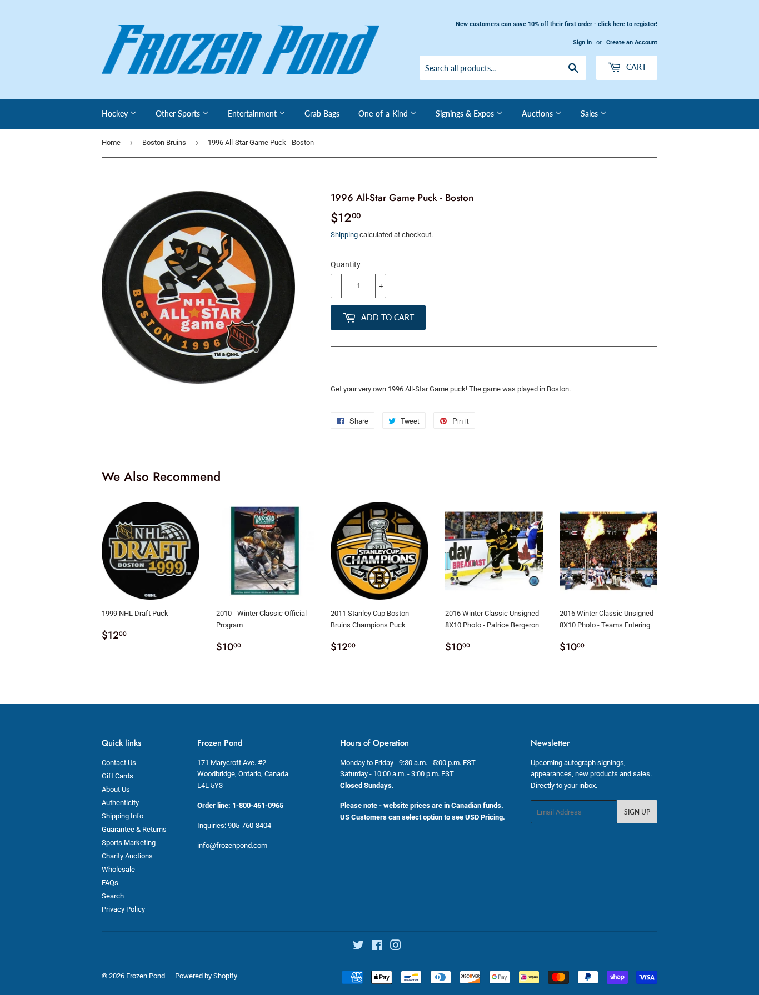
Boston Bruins (164, 142)
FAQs (110, 882)
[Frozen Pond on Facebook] (377, 947)
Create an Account (631, 42)
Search (113, 896)
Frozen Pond (145, 976)
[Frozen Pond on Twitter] (358, 947)
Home (111, 142)
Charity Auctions (127, 856)
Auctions (538, 113)
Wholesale (118, 869)
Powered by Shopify (206, 976)
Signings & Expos (466, 113)
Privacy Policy (123, 909)
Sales (590, 113)
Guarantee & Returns (134, 829)
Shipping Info (122, 816)
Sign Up (637, 812)
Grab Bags (321, 113)
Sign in (582, 42)
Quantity (346, 264)
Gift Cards (117, 776)
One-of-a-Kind (384, 113)
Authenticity (120, 802)
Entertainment (253, 113)
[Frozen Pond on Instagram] (395, 947)
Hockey (116, 113)
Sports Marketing (129, 842)
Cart (635, 67)
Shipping (344, 234)
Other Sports (179, 113)
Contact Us (119, 762)
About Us (116, 789)
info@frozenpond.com (232, 845)
